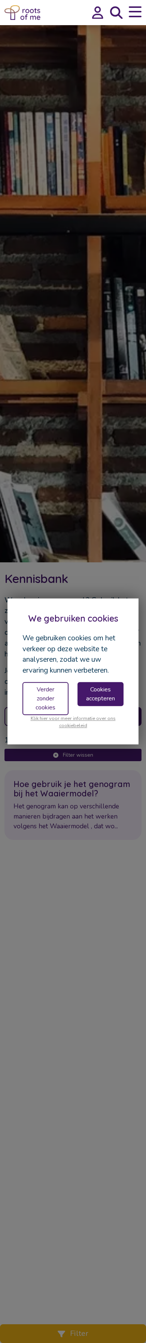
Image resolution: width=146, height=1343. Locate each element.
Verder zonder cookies (45, 698)
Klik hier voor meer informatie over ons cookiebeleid (73, 722)
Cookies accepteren (100, 694)
